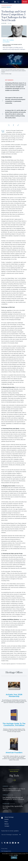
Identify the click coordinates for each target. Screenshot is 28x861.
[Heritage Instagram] (10, 843)
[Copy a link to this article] (18, 125)
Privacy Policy (4, 848)
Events (6, 819)
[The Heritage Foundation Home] (4, 2)
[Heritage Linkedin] (13, 843)
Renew (7, 824)
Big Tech (9, 7)
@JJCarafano (6, 41)
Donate (25, 1)
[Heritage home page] (2, 818)
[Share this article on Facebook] (13, 125)
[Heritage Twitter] (2, 843)
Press (6, 821)
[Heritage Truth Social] (4, 843)
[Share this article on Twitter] (8, 125)
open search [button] (18, 2)
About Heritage (9, 817)
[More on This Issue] (14, 780)
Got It (14, 857)
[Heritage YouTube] (18, 843)
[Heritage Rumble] (15, 843)
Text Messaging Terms (6, 851)
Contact (7, 826)
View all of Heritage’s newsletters (9, 834)
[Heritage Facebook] (7, 843)
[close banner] (27, 854)
